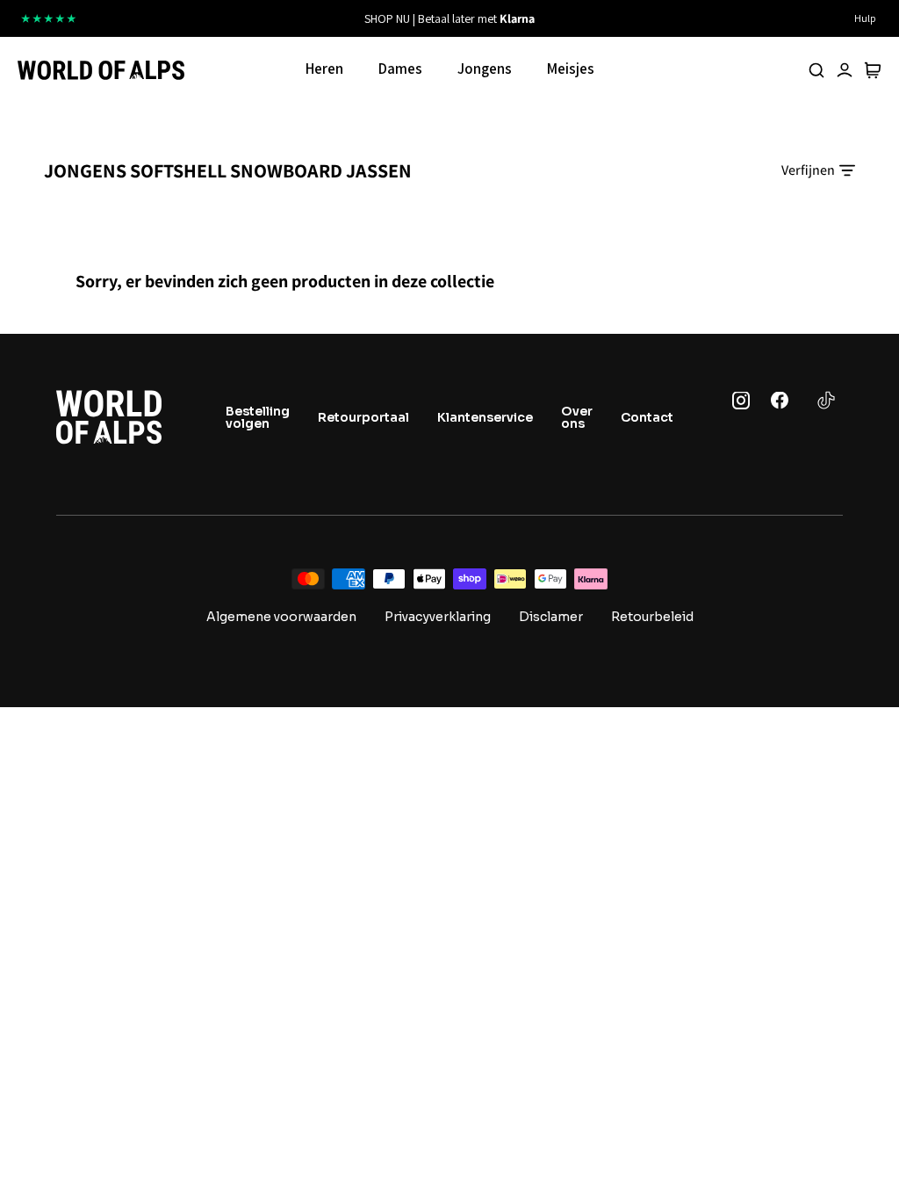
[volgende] (611, 18)
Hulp (865, 18)
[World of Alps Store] (101, 70)
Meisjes (570, 68)
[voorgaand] (288, 18)
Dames (400, 68)
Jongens (484, 68)
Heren (324, 68)
